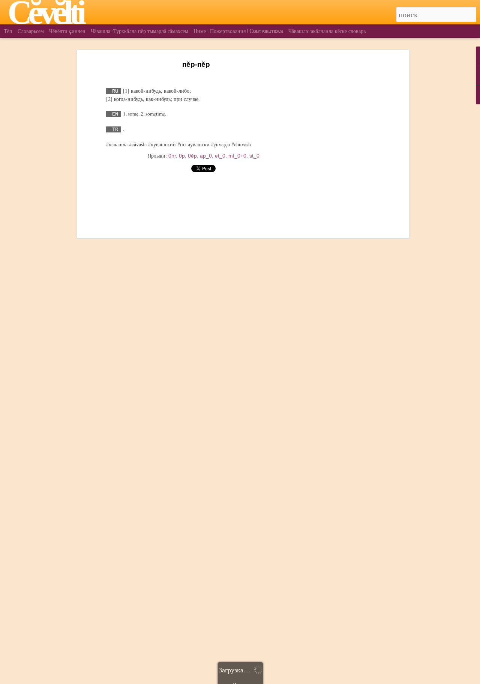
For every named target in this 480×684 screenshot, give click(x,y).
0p (182, 156)
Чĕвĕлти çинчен (67, 31)
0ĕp (192, 156)
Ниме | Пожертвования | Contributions (238, 31)
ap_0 (206, 156)
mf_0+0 (237, 156)
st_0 (254, 156)
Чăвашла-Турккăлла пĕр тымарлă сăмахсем (139, 31)
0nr (172, 156)
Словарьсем (31, 31)
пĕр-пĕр (196, 64)
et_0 (220, 156)
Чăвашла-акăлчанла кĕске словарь (327, 31)
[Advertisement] (342, 176)
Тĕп (8, 31)
